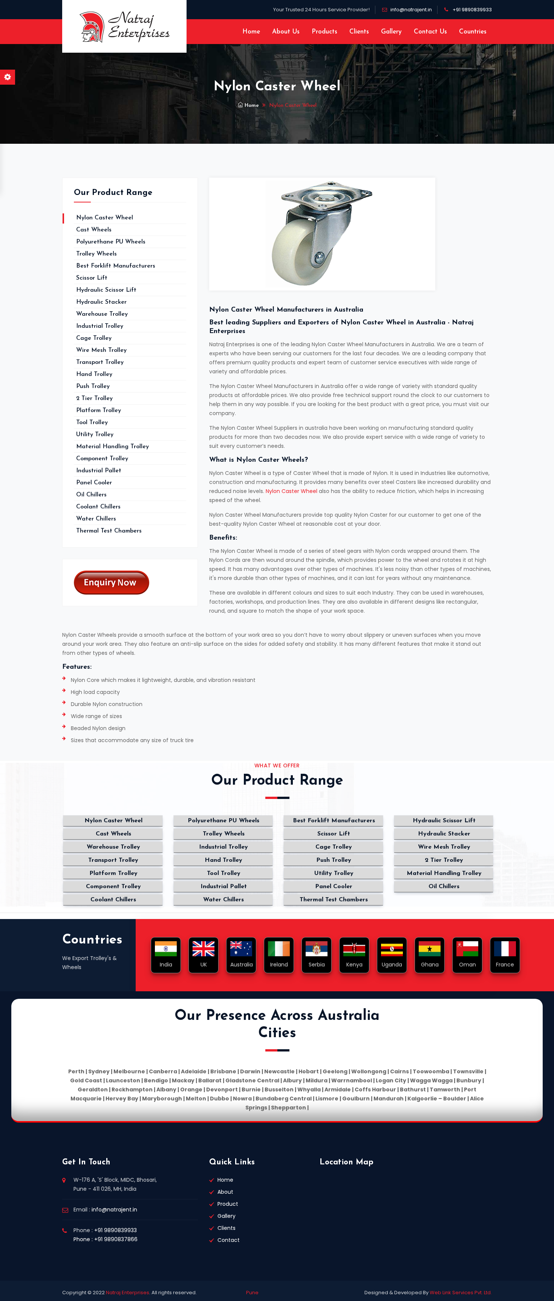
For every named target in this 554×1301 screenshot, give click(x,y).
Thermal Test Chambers (109, 531)
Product (227, 1204)
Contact (228, 1240)
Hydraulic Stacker (101, 302)
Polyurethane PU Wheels (110, 242)
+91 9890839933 (472, 9)
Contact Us (430, 32)
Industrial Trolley (99, 326)
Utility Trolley (94, 435)
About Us (286, 32)
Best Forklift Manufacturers (115, 266)
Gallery (391, 32)
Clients (359, 32)
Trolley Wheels (96, 254)
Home (251, 32)
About (225, 1192)
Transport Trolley (100, 362)
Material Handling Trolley (112, 447)
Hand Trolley (94, 374)
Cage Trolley (94, 338)
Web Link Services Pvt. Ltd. (460, 1292)
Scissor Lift (91, 278)
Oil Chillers (91, 495)
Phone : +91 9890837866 (105, 1239)
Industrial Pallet (98, 471)
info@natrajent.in (411, 9)
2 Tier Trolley (94, 399)
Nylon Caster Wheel (291, 491)
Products (324, 32)
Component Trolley (102, 459)
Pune (252, 1292)
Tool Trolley (92, 423)
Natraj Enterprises (127, 1292)
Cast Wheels (94, 230)
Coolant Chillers (98, 507)
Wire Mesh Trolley (101, 350)
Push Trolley (93, 386)
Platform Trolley (98, 411)
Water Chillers (96, 519)
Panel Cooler (94, 483)
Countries (473, 32)
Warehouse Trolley (102, 314)
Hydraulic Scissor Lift (106, 290)
